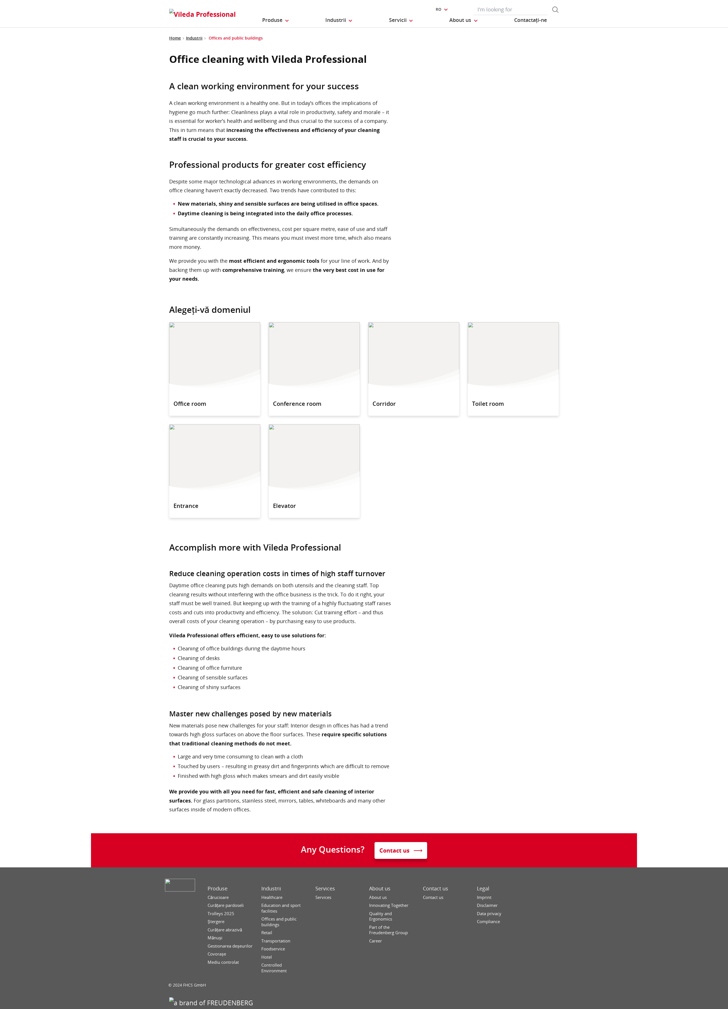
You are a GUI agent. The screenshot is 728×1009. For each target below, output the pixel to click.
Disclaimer (487, 905)
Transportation (275, 941)
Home (175, 38)
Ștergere (216, 921)
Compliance (488, 921)
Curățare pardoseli (226, 905)
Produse (218, 888)
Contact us (435, 888)
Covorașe (217, 954)
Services (325, 888)
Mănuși (215, 937)
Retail (266, 932)
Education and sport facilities (281, 908)
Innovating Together (388, 905)
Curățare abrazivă (225, 930)
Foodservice (273, 949)
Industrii (194, 38)
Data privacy (489, 913)
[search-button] (555, 9)
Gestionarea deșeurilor (230, 946)
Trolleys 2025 (221, 913)
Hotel (266, 957)
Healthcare (271, 897)
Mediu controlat (223, 962)
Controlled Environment (274, 967)
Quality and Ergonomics (380, 916)
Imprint (484, 897)
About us (379, 888)
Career (375, 941)
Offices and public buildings (279, 921)
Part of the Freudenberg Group (388, 930)
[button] (276, 20)
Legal (483, 888)
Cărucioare (218, 897)
